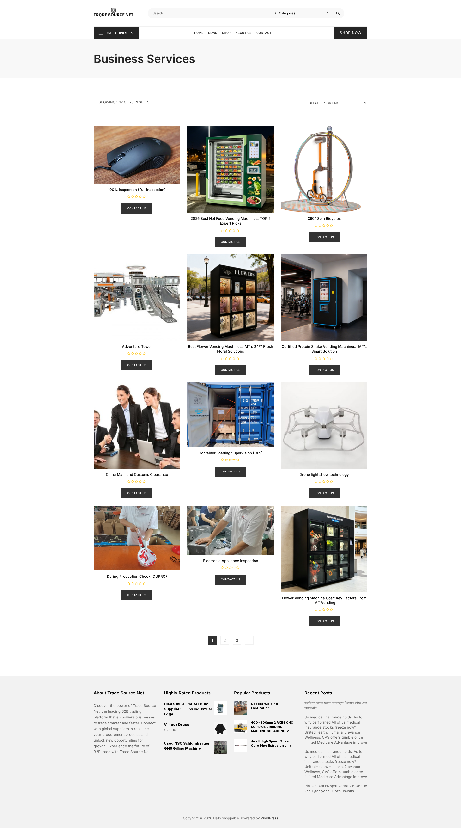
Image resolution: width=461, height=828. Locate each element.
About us (244, 33)
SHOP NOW (351, 33)
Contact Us (137, 208)
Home (198, 33)
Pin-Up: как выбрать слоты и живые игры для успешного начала (335, 788)
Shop (226, 33)
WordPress (269, 818)
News (212, 33)
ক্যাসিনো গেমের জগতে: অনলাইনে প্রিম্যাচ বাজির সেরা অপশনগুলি (335, 705)
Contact (264, 33)
